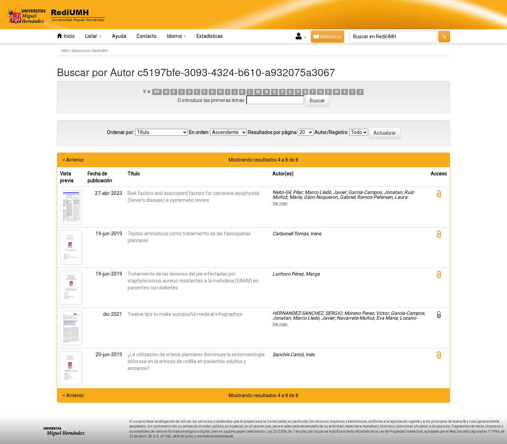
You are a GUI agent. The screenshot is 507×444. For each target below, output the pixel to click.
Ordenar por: (120, 132)
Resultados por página (272, 132)
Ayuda (119, 36)
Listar (91, 36)
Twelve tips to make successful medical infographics (185, 314)
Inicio (68, 36)
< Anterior (73, 160)
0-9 (156, 92)
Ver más (279, 203)
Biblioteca (330, 36)
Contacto (147, 36)
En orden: (199, 132)
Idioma (175, 36)
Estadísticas (210, 36)
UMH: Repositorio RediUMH (84, 51)
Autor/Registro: (331, 132)
